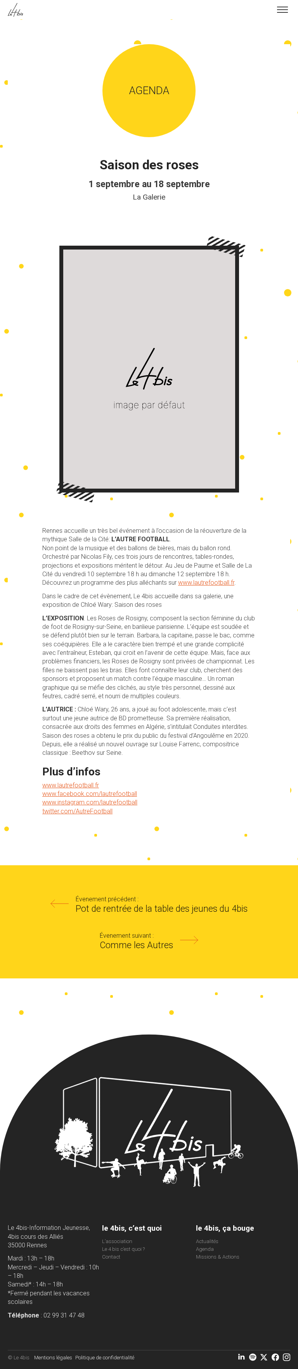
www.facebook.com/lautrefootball (89, 793)
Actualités (207, 1241)
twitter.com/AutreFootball (77, 811)
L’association (117, 1241)
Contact (111, 1257)
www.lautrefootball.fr (206, 582)
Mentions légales (53, 1357)
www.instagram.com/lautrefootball (89, 802)
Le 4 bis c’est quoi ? (123, 1249)
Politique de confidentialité (104, 1357)
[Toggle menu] (282, 9)
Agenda (205, 1249)
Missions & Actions (217, 1257)
